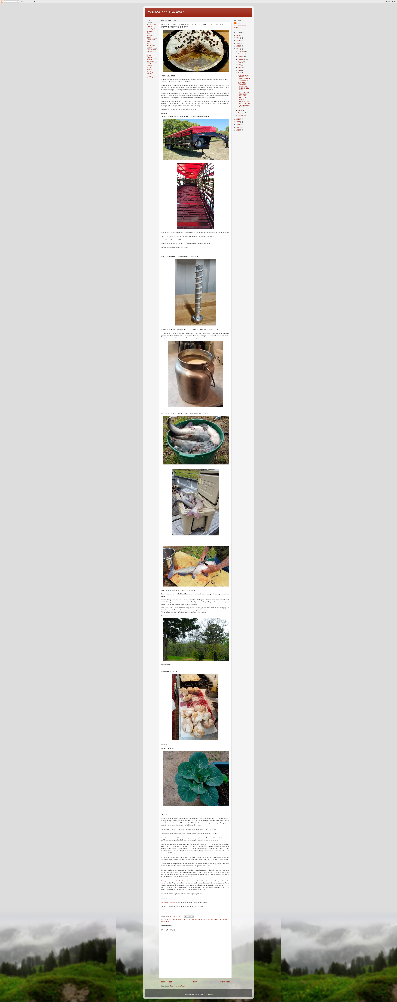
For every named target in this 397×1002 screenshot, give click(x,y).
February (241, 113)
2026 (238, 35)
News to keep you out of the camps (151, 51)
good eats (209, 919)
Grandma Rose (180, 881)
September (242, 59)
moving (216, 919)
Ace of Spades (151, 29)
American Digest (150, 32)
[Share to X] (189, 917)
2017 (238, 127)
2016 (238, 130)
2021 (238, 49)
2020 (238, 119)
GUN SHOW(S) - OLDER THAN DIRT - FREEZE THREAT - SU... (244, 78)
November (241, 54)
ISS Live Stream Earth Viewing (151, 45)
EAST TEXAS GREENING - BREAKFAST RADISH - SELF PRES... (244, 86)
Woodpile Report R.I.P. (151, 77)
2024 (238, 40)
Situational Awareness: (168, 902)
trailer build (165, 921)
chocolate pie (193, 919)
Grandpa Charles (166, 881)
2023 (238, 43)
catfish (186, 919)
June (240, 67)
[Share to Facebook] (191, 917)
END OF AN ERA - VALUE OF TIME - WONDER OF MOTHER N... (244, 104)
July (239, 65)
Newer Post (166, 982)
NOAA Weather (149, 56)
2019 (238, 122)
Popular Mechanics (150, 60)
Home (196, 982)
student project (224, 919)
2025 (238, 38)
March (240, 110)
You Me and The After (166, 12)
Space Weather (149, 64)
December (241, 51)
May (239, 70)
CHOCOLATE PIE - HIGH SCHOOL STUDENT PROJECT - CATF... (244, 96)
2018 (238, 124)
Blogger (210, 994)
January (241, 115)
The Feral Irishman (150, 73)
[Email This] (185, 917)
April (239, 73)
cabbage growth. (177, 919)
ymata (238, 23)
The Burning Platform (151, 68)
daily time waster (150, 36)
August (240, 62)
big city (169, 919)
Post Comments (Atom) (178, 986)
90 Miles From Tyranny (151, 25)
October (241, 56)
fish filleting (201, 919)
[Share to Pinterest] (193, 917)
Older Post (225, 982)
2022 (238, 46)
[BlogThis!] (187, 917)
